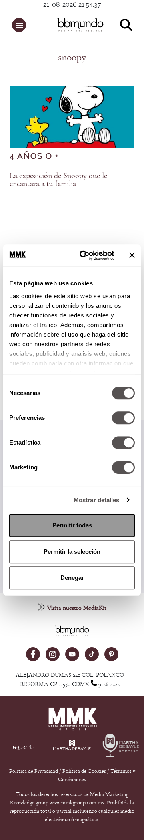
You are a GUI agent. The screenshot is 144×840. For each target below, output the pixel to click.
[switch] (123, 417)
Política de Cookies (84, 771)
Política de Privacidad (34, 771)
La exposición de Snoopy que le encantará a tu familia (58, 180)
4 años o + (34, 156)
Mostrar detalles (97, 500)
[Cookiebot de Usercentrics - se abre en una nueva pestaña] (84, 255)
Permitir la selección (72, 551)
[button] (19, 25)
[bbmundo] (76, 24)
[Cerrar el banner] (132, 255)
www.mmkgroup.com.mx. (78, 803)
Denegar (72, 577)
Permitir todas (72, 525)
